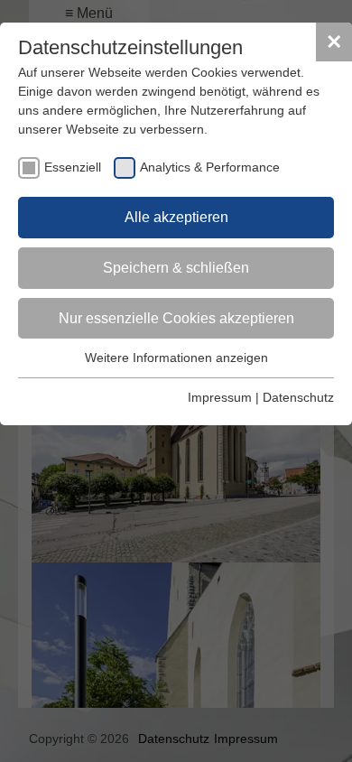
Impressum (220, 397)
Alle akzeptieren (176, 217)
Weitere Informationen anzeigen (176, 357)
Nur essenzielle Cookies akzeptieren (176, 318)
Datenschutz (298, 397)
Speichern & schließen (176, 267)
